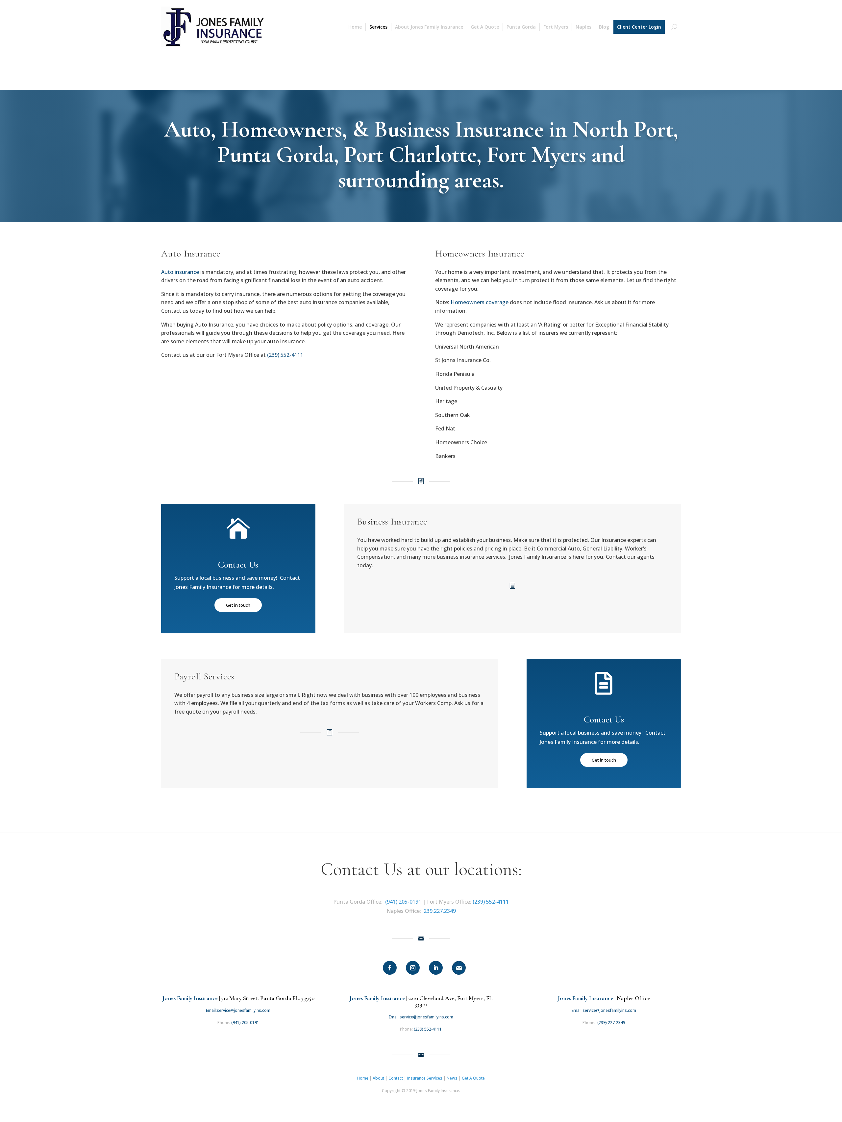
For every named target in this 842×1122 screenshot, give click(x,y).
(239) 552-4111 (491, 901)
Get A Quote (485, 27)
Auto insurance (180, 272)
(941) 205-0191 (403, 901)
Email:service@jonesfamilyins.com (238, 1010)
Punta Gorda (521, 27)
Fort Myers (555, 27)
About (378, 1078)
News (452, 1078)
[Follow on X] (459, 968)
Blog (604, 27)
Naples (583, 27)
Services (378, 27)
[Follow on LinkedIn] (436, 968)
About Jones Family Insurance (429, 27)
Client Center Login (639, 27)
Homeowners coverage (479, 302)
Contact (395, 1078)
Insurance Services (424, 1078)
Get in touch (238, 605)
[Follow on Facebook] (390, 968)
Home (355, 27)
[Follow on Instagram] (413, 968)
